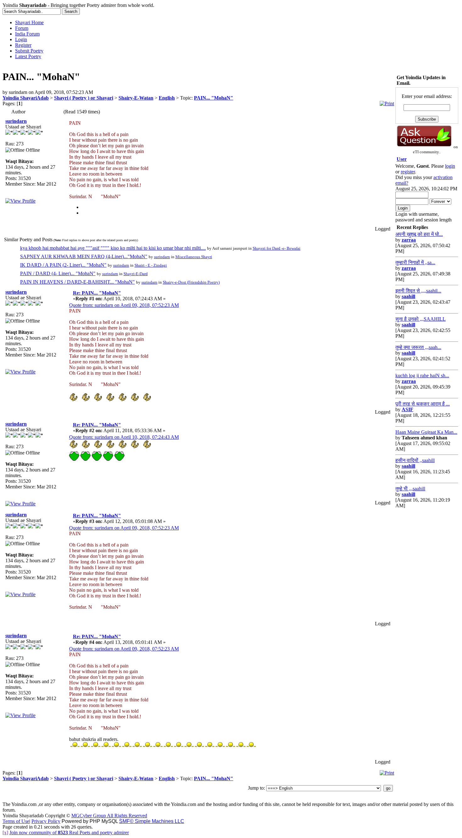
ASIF (407, 409)
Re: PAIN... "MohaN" (97, 293)
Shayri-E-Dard (136, 273)
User (402, 159)
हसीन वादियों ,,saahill (415, 460)
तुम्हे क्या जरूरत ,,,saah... (418, 347)
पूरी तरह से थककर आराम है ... (422, 403)
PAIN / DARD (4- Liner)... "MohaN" (58, 273)
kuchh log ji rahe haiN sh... (422, 375)
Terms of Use (16, 821)
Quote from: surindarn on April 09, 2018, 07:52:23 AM (124, 305)
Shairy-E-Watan (135, 98)
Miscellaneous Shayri (193, 256)
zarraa (409, 239)
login (450, 166)
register (408, 171)
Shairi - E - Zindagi (151, 265)
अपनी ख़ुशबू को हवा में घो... (419, 234)
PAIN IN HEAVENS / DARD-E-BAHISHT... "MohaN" (77, 282)
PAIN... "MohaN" (213, 98)
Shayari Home (29, 22)
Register (23, 45)
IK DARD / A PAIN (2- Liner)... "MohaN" (63, 265)
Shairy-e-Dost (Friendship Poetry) (191, 282)
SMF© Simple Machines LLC (151, 821)
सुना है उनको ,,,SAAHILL (420, 319)
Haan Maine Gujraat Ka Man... (426, 432)
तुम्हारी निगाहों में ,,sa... (415, 262)
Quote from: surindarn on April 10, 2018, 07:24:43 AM (124, 437)
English (167, 98)
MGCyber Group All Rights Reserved (109, 815)
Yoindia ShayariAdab (26, 98)
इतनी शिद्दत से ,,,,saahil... (418, 290)
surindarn (16, 121)
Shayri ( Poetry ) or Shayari (83, 98)
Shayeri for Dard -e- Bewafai (276, 248)
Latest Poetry (28, 56)
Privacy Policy (45, 821)
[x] (5, 832)
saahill (408, 296)
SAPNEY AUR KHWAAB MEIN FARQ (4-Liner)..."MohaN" (83, 256)
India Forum (27, 33)
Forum (21, 28)
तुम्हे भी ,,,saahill (410, 488)
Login (21, 39)
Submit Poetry (29, 50)
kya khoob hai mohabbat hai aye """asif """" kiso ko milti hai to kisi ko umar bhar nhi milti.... (113, 248)
